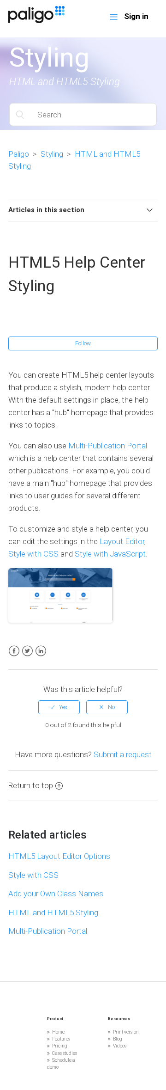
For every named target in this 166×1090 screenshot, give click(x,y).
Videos (119, 1045)
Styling (52, 154)
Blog (117, 1038)
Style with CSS (33, 553)
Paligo (18, 154)
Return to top (30, 785)
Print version (126, 1032)
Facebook (14, 651)
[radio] (59, 707)
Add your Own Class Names (55, 893)
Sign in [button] (136, 16)
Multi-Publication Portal (107, 445)
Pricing (59, 1045)
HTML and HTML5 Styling (53, 912)
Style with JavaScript (110, 553)
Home (58, 1032)
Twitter (27, 651)
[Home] (36, 20)
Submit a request (123, 754)
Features (61, 1038)
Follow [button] (83, 343)
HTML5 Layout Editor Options (59, 856)
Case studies (64, 1053)
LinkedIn (41, 651)
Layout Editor (122, 541)
